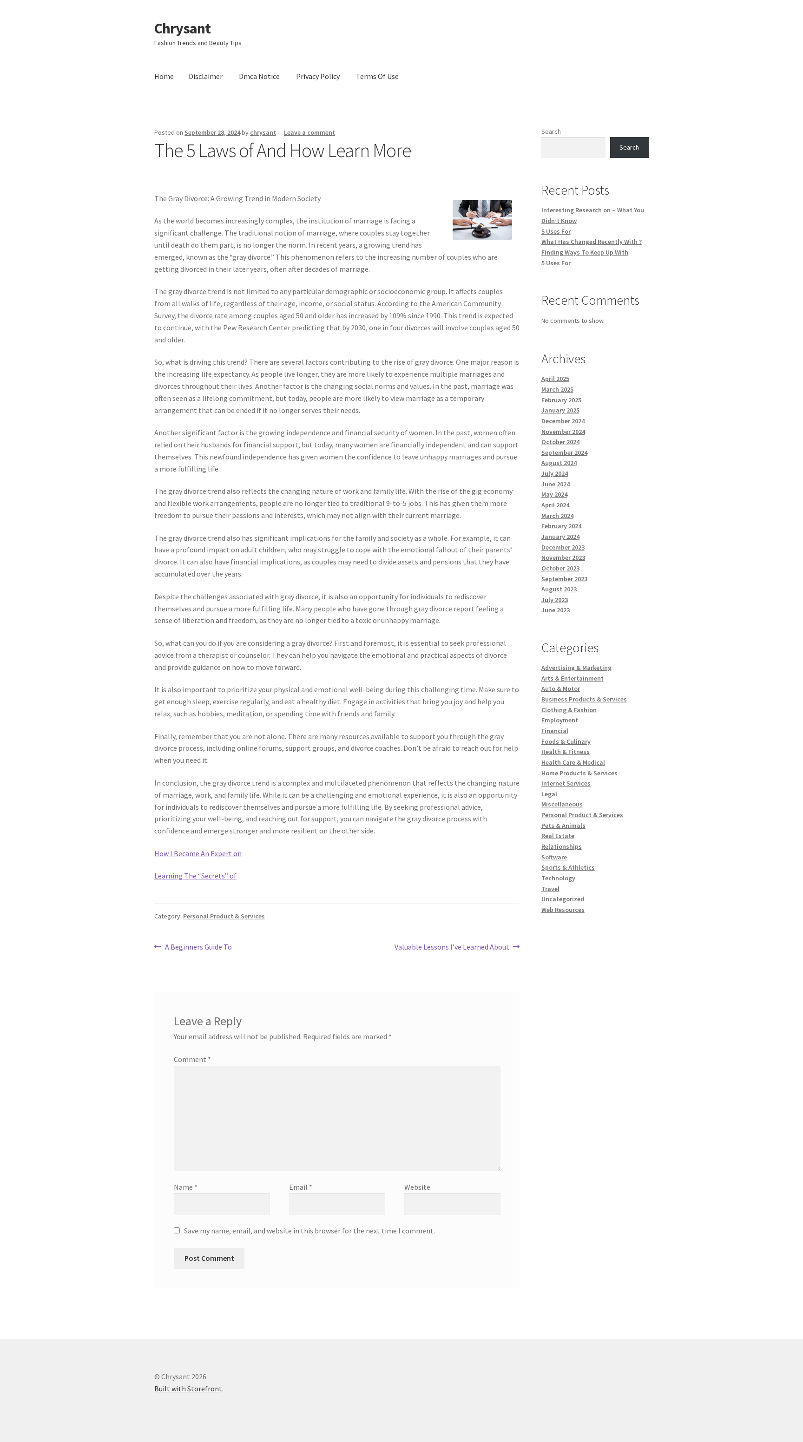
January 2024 (560, 536)
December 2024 (563, 421)
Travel (550, 889)
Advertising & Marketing (576, 667)
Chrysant (182, 28)
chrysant (263, 132)
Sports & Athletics (568, 867)
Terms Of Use (377, 76)
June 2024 (555, 484)
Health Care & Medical (573, 762)
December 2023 (563, 547)
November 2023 (563, 557)
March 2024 (557, 515)
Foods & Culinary (566, 741)
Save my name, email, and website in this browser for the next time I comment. (309, 1230)
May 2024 (554, 494)
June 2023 (555, 610)
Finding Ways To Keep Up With (584, 252)
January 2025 (560, 410)
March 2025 (557, 389)
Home (164, 76)
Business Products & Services (584, 699)
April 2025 (555, 378)
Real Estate (557, 836)
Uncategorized (562, 899)
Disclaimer (206, 76)
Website (417, 1187)
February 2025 (561, 400)
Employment (559, 720)
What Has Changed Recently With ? (591, 241)
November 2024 (563, 431)
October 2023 (560, 568)
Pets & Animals (563, 825)
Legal (549, 794)
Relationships (561, 846)
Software (554, 857)
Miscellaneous (562, 804)
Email (300, 1187)
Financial (554, 731)
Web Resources (563, 909)
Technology (558, 878)
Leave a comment (309, 132)
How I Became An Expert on (198, 853)
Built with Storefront (188, 1388)
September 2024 (564, 452)
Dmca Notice (259, 76)
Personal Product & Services (224, 916)
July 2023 (554, 600)
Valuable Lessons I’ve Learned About (452, 947)
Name (185, 1187)
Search (551, 131)
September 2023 (564, 579)
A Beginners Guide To (198, 947)
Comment (192, 1059)
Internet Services (566, 783)
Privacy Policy (318, 76)
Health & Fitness (565, 751)
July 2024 (554, 473)
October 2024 (560, 442)
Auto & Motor (560, 688)
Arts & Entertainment (572, 678)
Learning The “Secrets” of (195, 875)
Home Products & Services (579, 773)
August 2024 (559, 463)
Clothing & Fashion (569, 710)
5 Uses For (556, 231)
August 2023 (559, 589)
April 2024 (555, 505)
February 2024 (561, 526)
